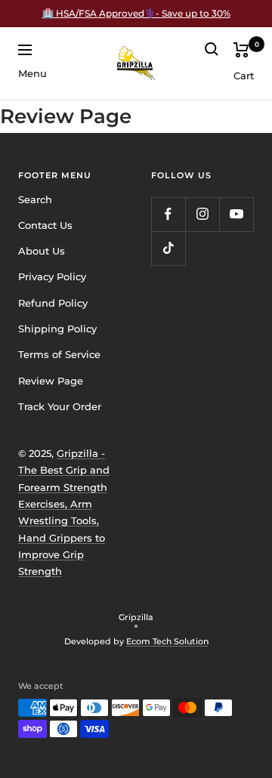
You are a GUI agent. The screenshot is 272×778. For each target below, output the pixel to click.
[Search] (211, 49)
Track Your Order (59, 406)
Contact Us (45, 225)
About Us (41, 251)
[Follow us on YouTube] (236, 214)
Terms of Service (59, 354)
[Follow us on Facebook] (168, 214)
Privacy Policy (52, 276)
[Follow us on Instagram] (202, 214)
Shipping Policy (57, 329)
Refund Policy (53, 303)
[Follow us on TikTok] (168, 248)
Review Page (50, 381)
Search (35, 199)
